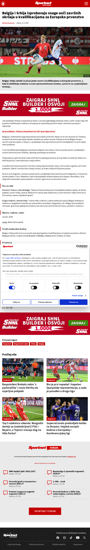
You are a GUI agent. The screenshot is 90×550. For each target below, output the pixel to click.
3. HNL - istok (59, 481)
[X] (11, 307)
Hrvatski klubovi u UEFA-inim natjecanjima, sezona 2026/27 (67, 492)
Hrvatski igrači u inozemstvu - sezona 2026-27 (23, 482)
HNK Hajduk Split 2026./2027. (22, 471)
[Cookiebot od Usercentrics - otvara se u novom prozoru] (77, 246)
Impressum (78, 544)
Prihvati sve (73, 302)
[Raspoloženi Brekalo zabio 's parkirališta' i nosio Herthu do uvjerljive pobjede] (22, 370)
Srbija (33, 344)
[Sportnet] (43, 4)
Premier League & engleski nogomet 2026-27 (21, 492)
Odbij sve (16, 302)
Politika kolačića (58, 544)
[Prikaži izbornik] (86, 4)
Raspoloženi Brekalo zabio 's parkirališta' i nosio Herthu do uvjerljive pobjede (20, 387)
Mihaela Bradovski (8, 23)
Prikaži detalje (77, 296)
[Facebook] (3, 307)
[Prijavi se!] (3, 4)
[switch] (34, 287)
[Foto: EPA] (45, 52)
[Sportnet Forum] (45, 448)
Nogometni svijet (21, 344)
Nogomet (7, 344)
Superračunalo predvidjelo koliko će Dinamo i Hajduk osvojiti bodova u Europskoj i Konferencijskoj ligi (66, 428)
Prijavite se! (71, 457)
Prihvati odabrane (45, 302)
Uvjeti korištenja (14, 544)
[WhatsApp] (7, 307)
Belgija (41, 344)
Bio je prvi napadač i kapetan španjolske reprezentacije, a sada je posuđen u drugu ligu (66, 387)
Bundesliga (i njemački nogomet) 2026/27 (68, 472)
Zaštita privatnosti (36, 544)
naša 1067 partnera (13, 258)
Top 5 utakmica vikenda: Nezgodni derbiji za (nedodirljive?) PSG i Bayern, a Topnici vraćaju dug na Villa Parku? (22, 428)
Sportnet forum (45, 511)
